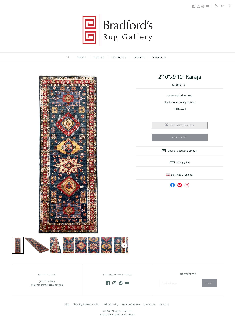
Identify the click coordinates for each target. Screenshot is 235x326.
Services (139, 57)
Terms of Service (131, 304)
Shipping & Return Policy (86, 304)
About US (164, 304)
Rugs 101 (99, 57)
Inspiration (119, 57)
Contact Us (159, 57)
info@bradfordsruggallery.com (47, 284)
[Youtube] (207, 6)
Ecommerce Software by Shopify (117, 314)
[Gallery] (70, 164)
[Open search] (67, 57)
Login (222, 5)
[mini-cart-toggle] (230, 5)
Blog (67, 304)
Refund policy (110, 304)
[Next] (123, 154)
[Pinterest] (202, 6)
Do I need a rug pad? (179, 174)
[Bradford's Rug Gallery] (117, 30)
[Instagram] (198, 6)
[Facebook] (193, 6)
